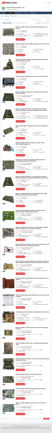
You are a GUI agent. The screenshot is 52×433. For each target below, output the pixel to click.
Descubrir (26, 12)
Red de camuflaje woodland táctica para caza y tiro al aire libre (32, 76)
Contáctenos (32, 12)
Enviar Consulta (20, 39)
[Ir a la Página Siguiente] (48, 23)
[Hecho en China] (9, 2)
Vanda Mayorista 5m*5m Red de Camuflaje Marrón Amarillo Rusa (32, 312)
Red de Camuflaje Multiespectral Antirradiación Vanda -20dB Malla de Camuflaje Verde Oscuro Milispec (31, 194)
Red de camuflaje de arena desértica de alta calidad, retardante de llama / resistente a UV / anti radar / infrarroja (32, 228)
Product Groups (7, 19)
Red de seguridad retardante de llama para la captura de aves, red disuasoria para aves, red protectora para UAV (32, 245)
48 (12, 418)
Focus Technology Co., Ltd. (23, 426)
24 (6, 418)
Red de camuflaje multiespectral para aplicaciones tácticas (31, 388)
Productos (10, 12)
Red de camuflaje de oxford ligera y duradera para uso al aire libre (32, 44)
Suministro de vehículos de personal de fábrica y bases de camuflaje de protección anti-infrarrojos (30, 160)
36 (9, 418)
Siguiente (46, 418)
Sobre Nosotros (18, 12)
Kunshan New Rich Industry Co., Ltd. (15, 7)
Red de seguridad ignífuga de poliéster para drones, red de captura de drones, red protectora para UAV (30, 211)
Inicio (4, 12)
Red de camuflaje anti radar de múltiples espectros (29, 374)
